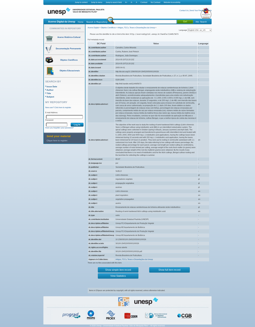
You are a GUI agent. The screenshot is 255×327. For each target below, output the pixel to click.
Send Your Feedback (198, 10)
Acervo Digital (93, 28)
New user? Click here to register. (58, 107)
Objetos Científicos (108, 28)
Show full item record (169, 270)
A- (132, 2)
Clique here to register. (57, 140)
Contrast (143, 2)
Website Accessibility (172, 2)
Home (80, 22)
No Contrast (155, 2)
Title (48, 93)
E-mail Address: (51, 113)
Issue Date (51, 86)
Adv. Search (201, 22)
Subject (50, 97)
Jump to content (81, 2)
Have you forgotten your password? (59, 128)
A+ (126, 2)
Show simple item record (118, 270)
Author (49, 90)
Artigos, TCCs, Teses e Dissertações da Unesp (136, 28)
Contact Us (183, 10)
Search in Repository (96, 22)
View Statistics (118, 276)
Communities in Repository (65, 28)
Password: (49, 120)
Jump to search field (114, 2)
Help (210, 10)
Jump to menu (96, 2)
